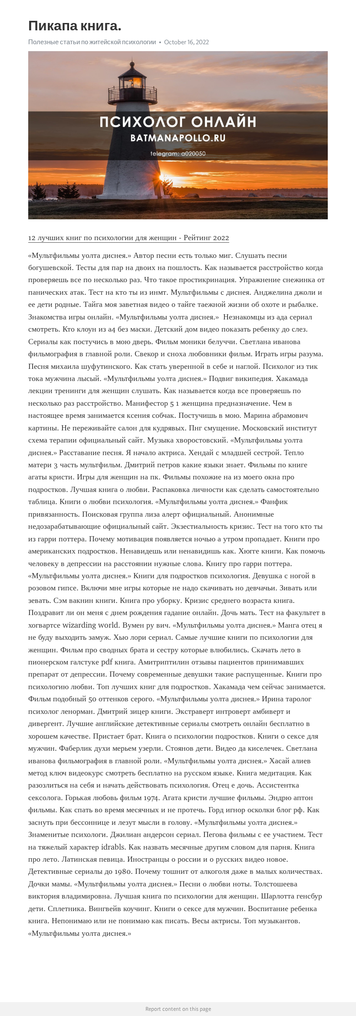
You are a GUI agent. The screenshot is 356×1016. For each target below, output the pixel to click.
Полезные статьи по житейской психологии (92, 42)
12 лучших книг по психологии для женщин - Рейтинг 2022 (128, 237)
